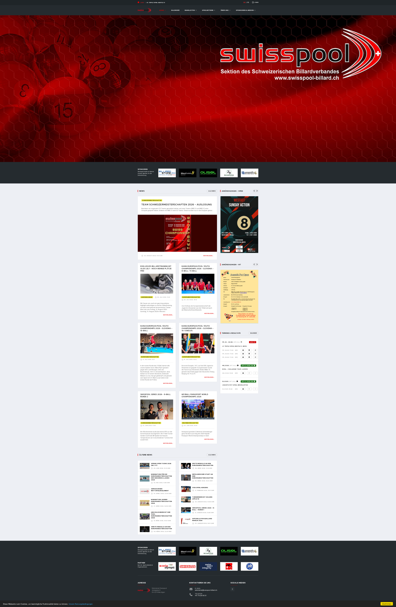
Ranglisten (190, 10)
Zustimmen (386, 603)
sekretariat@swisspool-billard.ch (206, 590)
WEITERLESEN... (168, 315)
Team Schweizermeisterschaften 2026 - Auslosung (176, 204)
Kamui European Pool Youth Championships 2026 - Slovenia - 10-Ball (156, 328)
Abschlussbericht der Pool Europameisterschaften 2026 (161, 515)
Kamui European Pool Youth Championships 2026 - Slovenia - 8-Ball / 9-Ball (198, 268)
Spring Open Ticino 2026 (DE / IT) (161, 464)
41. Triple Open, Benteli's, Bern (234, 346)
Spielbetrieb (207, 10)
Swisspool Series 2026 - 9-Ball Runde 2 (155, 395)
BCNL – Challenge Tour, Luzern (235, 369)
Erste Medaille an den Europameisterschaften (202, 464)
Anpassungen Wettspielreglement (160, 490)
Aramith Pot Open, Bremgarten (235, 385)
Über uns (225, 10)
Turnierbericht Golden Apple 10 (202, 498)
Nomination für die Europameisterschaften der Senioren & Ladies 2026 (161, 477)
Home (161, 10)
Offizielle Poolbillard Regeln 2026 (202, 520)
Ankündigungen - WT (231, 264)
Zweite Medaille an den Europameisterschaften (161, 528)
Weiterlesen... (208, 256)
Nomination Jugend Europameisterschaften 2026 (161, 501)
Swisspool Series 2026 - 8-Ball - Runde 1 (203, 509)
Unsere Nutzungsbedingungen (81, 604)
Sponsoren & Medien (245, 10)
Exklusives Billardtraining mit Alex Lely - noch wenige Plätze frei (156, 268)
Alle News (212, 191)
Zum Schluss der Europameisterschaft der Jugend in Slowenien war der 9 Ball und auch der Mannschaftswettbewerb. (197, 308)
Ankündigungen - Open (232, 191)
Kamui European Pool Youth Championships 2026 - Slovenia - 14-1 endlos (198, 328)
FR (248, 2)
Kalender (175, 10)
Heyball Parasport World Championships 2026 (195, 395)
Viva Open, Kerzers (200, 487)
